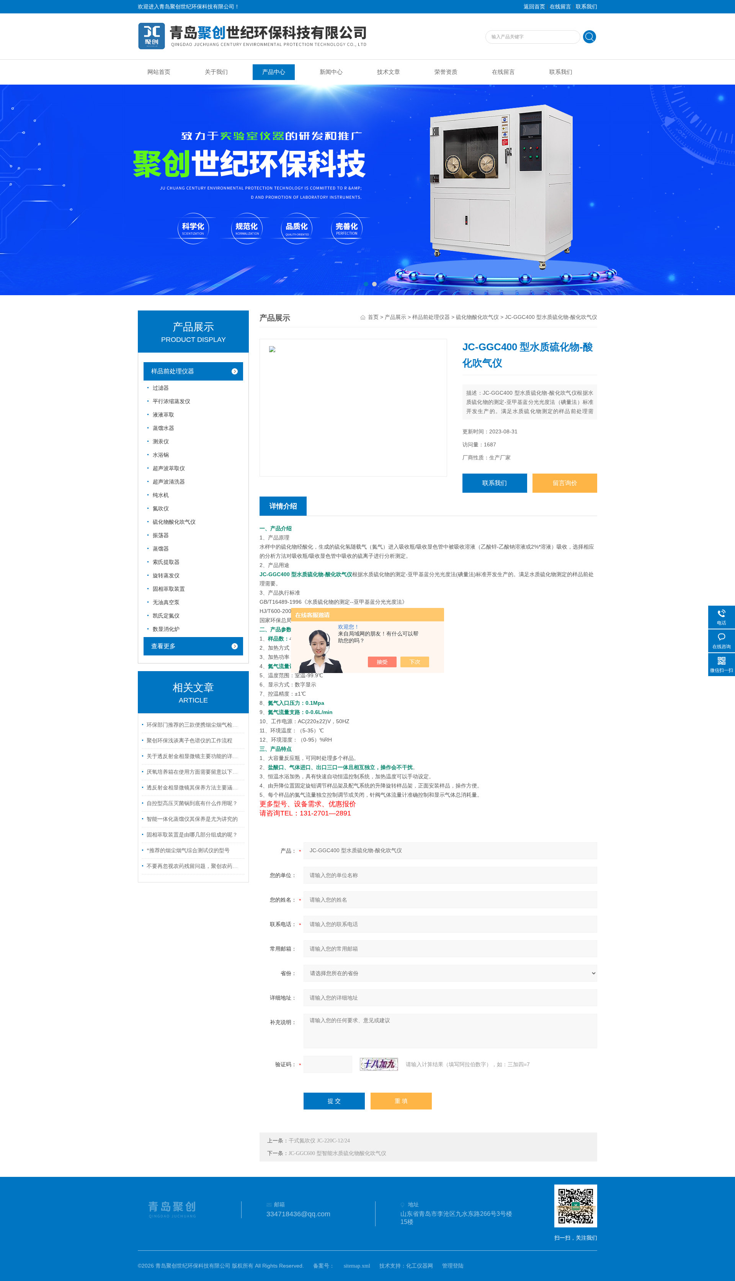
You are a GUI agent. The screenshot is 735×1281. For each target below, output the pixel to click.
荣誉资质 (445, 72)
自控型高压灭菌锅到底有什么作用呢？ (192, 803)
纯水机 (161, 495)
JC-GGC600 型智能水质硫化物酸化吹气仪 (337, 1153)
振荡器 (161, 535)
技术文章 (388, 72)
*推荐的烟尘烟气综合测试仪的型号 (188, 850)
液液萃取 (163, 415)
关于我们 (216, 72)
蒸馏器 (161, 549)
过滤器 (161, 388)
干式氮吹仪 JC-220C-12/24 (319, 1141)
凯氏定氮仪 (166, 616)
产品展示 (395, 317)
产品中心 (273, 72)
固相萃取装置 (169, 589)
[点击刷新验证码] (379, 1064)
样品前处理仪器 (172, 371)
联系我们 (586, 7)
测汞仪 (161, 441)
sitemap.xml (357, 1266)
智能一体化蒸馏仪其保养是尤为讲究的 (192, 819)
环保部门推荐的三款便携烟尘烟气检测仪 (194, 725)
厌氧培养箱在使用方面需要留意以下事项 (194, 772)
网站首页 (158, 72)
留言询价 (565, 483)
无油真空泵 (166, 602)
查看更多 (163, 646)
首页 (373, 317)
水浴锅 (161, 455)
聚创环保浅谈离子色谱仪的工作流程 (189, 740)
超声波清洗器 (169, 482)
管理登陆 (453, 1266)
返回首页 (534, 7)
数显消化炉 (166, 629)
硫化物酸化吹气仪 (174, 522)
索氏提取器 (166, 562)
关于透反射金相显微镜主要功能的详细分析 (194, 756)
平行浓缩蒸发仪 (171, 401)
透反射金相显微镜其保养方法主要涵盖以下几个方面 (194, 788)
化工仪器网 (419, 1266)
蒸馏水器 (163, 428)
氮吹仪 (161, 508)
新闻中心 (331, 72)
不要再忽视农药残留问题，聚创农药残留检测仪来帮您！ (194, 866)
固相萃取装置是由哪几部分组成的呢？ (192, 835)
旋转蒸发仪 (166, 575)
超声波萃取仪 (169, 468)
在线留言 (560, 7)
